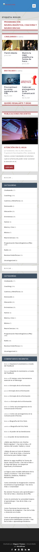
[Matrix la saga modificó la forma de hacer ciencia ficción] (29, 45)
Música (6, 232)
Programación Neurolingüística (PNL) (15, 153)
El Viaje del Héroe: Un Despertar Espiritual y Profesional (16, 465)
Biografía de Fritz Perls (18, 421)
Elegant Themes (19, 544)
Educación (28, 151)
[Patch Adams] (11, 45)
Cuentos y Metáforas (12, 201)
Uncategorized (9, 260)
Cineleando (8, 190)
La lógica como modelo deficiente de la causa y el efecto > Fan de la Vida (19, 473)
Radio (6, 250)
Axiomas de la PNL (24, 494)
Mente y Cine (9, 227)
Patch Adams (10, 53)
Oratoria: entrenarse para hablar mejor (17, 454)
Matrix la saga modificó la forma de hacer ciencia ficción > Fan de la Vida (18, 461)
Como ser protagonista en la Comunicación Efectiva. (18, 408)
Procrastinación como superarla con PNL (10, 90)
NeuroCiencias (9, 238)
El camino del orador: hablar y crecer (17, 445)
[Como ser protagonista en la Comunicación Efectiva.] (29, 79)
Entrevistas (8, 217)
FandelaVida (10, 151)
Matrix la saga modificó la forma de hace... (27, 57)
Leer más (9, 167)
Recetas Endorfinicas (12, 255)
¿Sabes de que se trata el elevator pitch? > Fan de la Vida (17, 452)
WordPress (21, 546)
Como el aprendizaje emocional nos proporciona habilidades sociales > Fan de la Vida (18, 519)
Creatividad (14, 487)
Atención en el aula (15, 147)
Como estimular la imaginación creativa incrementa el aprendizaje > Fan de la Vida (19, 485)
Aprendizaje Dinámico (22, 521)
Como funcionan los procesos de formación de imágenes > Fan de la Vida (19, 509)
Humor (6, 222)
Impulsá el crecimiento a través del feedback (19, 365)
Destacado (8, 206)
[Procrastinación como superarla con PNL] (11, 79)
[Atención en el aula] (20, 131)
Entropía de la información (20, 385)
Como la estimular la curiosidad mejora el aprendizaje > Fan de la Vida (19, 500)
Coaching (7, 195)
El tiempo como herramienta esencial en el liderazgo (18, 379)
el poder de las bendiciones (20, 432)
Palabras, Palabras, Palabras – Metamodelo (15, 476)
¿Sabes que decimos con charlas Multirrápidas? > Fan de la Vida (16, 443)
